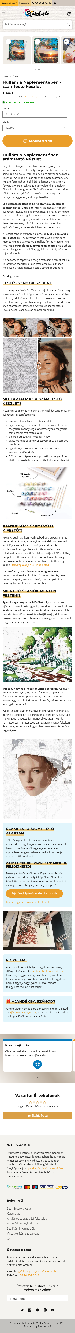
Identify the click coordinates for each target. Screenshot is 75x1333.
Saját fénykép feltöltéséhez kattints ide (34, 893)
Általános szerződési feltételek (27, 1218)
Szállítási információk (21, 1228)
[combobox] (37, 24)
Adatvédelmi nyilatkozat (22, 1223)
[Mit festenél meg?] (68, 24)
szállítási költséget (30, 96)
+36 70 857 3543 (43, 2)
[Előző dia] (29, 69)
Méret (6, 121)
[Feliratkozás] (64, 1299)
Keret (6, 108)
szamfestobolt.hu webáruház (47, 971)
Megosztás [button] (13, 276)
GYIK (10, 1238)
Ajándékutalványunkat (22, 1012)
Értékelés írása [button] (37, 1116)
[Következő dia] (46, 69)
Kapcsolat (13, 1213)
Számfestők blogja (19, 1208)
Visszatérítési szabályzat (23, 1233)
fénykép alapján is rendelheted (30, 565)
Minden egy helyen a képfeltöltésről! (28, 902)
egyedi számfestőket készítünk (45, 1168)
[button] (4, 14)
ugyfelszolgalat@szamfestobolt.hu (37, 1271)
